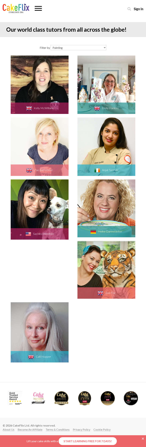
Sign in (138, 9)
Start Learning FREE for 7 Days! (88, 441)
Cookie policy (102, 429)
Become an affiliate (30, 429)
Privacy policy (81, 429)
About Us (8, 429)
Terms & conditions (58, 429)
